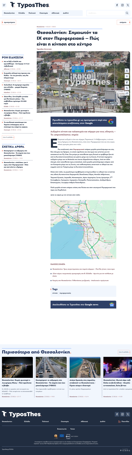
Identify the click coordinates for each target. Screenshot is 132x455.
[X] (128, 5)
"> (79, 122)
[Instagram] (122, 5)
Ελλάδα (22, 13)
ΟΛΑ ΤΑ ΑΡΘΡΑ (8, 137)
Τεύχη (72, 429)
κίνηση (55, 293)
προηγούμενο (9, 22)
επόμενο (123, 22)
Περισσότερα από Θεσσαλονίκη (36, 352)
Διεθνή (66, 13)
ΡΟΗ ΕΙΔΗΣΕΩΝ (12, 57)
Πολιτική (32, 13)
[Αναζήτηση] (127, 13)
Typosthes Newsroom (44, 49)
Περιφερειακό (78, 149)
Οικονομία (44, 13)
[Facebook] (117, 5)
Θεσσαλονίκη (9, 13)
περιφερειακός (65, 293)
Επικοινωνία (61, 429)
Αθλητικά (55, 13)
